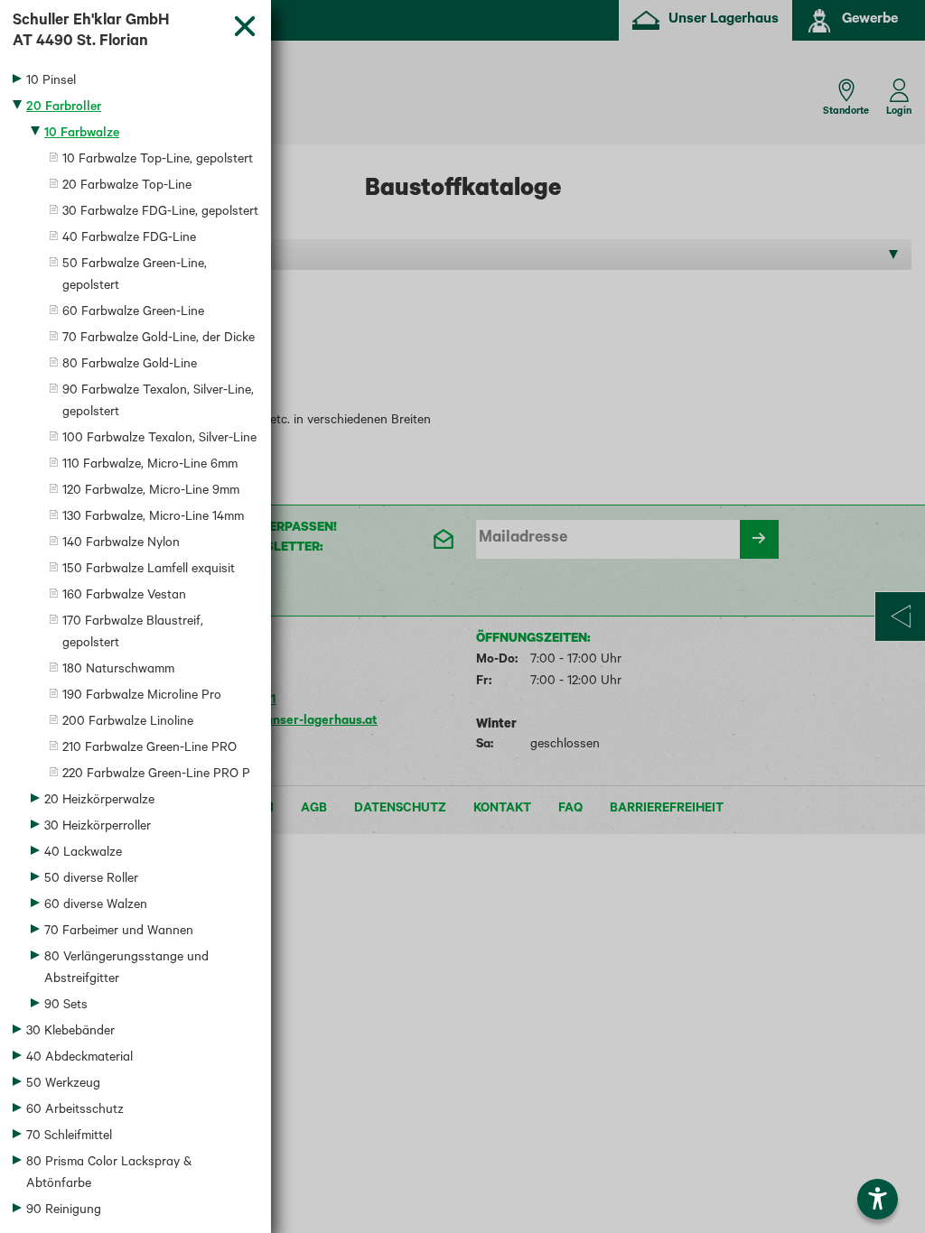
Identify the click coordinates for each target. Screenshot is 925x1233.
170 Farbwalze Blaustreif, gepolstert (132, 634)
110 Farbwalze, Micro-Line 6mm (150, 466)
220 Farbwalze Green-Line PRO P (156, 775)
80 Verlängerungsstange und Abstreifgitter (126, 969)
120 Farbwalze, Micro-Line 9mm (150, 492)
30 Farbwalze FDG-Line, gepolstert (160, 213)
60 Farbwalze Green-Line (133, 313)
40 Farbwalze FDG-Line (129, 239)
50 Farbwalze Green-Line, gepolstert (134, 276)
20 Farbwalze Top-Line (127, 187)
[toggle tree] (135, 82)
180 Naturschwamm (118, 670)
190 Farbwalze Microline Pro (141, 697)
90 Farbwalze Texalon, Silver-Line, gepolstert (158, 403)
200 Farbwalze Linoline (127, 723)
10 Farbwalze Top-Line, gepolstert (157, 160)
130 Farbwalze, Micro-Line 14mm (153, 518)
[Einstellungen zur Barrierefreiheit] (877, 1199)
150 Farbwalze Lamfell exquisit (148, 570)
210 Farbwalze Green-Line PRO (149, 749)
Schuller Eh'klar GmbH (91, 32)
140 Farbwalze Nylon (121, 544)
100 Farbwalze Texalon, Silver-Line (159, 439)
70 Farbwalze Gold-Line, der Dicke (158, 339)
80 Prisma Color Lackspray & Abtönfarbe (109, 1174)
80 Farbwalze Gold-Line (129, 365)
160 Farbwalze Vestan (124, 596)
